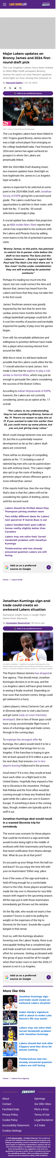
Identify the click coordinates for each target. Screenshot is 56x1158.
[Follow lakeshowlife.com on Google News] (49, 567)
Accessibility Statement (15, 1125)
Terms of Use (42, 1114)
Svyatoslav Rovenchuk (18, 623)
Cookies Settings (12, 1130)
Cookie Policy (10, 1119)
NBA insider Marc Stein (23, 224)
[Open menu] (4, 4)
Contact (6, 1103)
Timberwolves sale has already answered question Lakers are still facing (26, 552)
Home (5, 580)
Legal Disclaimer (43, 1119)
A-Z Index (39, 1125)
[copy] (20, 88)
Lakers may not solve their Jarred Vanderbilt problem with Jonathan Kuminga (26, 540)
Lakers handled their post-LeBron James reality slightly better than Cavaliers (25, 528)
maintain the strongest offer (22, 739)
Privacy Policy (10, 1114)
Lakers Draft (16, 580)
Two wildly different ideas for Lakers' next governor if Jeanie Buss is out (27, 518)
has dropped (42, 673)
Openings (39, 1098)
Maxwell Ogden (14, 82)
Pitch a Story (41, 1109)
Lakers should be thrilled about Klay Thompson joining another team (27, 510)
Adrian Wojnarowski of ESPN (34, 390)
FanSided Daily (10, 1109)
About (5, 1098)
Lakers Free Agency (20, 1078)
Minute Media (17, 1138)
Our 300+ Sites (42, 1103)
